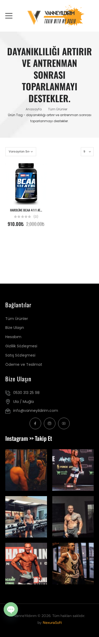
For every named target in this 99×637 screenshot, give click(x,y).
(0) (35, 217)
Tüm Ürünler (57, 109)
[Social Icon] (35, 423)
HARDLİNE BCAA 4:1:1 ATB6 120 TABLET (34, 210)
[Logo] (55, 16)
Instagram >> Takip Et (28, 438)
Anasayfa (34, 109)
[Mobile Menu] (8, 15)
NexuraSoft (52, 622)
